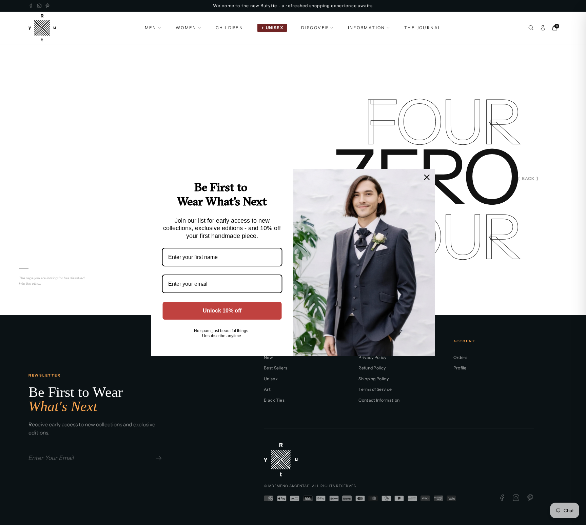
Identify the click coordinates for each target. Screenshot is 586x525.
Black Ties (274, 400)
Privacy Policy (372, 357)
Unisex (271, 378)
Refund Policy (372, 367)
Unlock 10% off (222, 310)
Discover (315, 27)
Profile (460, 367)
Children (229, 27)
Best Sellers (276, 367)
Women (186, 27)
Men (151, 27)
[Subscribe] (157, 458)
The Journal (422, 27)
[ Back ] (528, 178)
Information (366, 27)
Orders (460, 357)
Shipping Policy (373, 378)
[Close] (427, 177)
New (268, 357)
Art (267, 389)
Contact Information (378, 400)
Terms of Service (375, 389)
